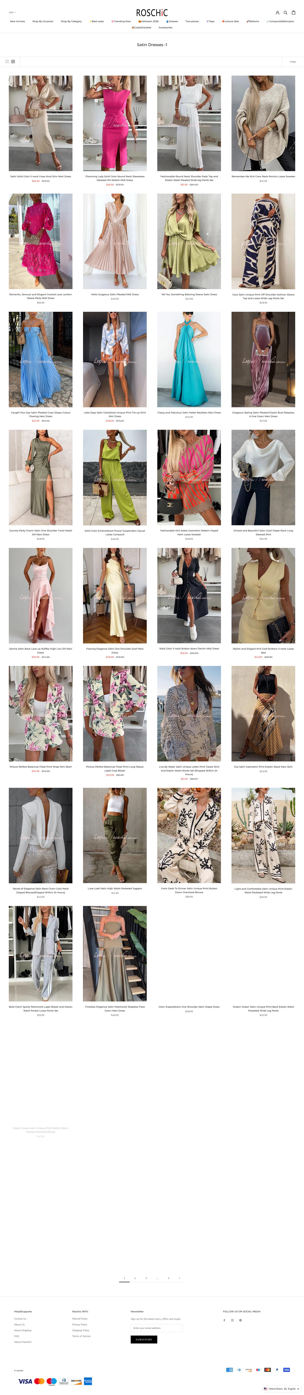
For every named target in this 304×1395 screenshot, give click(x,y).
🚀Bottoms (252, 21)
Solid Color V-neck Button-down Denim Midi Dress (189, 648)
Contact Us (20, 1318)
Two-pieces (192, 21)
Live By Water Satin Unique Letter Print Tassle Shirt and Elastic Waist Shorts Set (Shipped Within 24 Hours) (189, 770)
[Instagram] (232, 1320)
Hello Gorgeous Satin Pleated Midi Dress (115, 294)
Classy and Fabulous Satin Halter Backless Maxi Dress (189, 412)
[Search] (285, 12)
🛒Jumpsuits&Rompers (280, 21)
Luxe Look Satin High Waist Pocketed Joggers (115, 888)
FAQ (16, 1336)
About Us (19, 1324)
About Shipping (22, 1330)
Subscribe (144, 1339)
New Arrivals (17, 21)
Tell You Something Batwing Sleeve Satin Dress (189, 294)
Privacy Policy (79, 1324)
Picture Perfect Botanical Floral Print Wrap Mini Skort (41, 766)
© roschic (18, 1370)
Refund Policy (79, 1318)
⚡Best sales (96, 21)
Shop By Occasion (42, 21)
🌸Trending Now (121, 21)
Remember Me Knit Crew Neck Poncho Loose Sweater (263, 176)
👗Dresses (172, 21)
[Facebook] (224, 1320)
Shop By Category (71, 21)
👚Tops (210, 21)
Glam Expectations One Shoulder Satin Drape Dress (189, 1006)
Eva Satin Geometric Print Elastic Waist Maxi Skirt (263, 766)
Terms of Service (81, 1336)
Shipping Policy (80, 1330)
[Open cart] (293, 12)
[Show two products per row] (7, 61)
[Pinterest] (240, 1320)
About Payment (22, 1342)
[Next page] (179, 1278)
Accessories (165, 27)
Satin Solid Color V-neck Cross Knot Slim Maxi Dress (40, 176)
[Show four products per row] (13, 61)
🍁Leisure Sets (230, 21)
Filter (293, 61)
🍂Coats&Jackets (141, 27)
